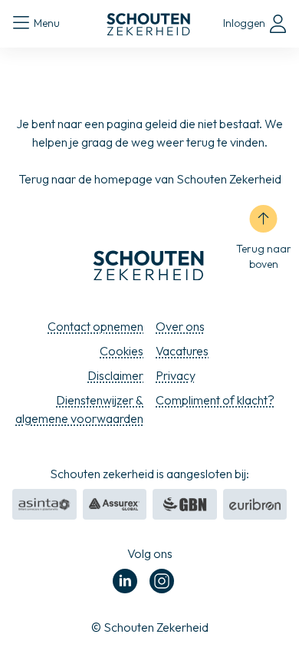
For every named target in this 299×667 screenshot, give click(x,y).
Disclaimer (115, 375)
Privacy (176, 375)
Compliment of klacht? (215, 400)
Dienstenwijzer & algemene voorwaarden (79, 409)
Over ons (180, 326)
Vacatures (182, 350)
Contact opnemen (95, 326)
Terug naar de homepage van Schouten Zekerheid (149, 179)
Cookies (121, 350)
